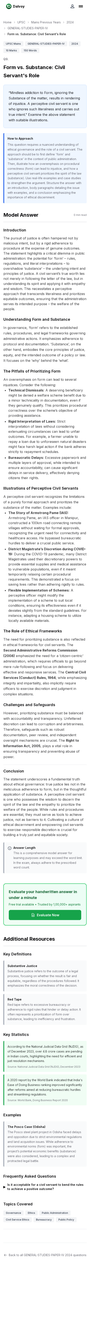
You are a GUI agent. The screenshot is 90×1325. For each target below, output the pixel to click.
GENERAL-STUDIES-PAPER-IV (28, 28)
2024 (70, 22)
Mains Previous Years (46, 22)
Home (7, 22)
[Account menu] (72, 6)
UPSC (21, 22)
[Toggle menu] (80, 6)
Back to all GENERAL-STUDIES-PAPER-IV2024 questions (47, 1255)
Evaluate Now (48, 915)
